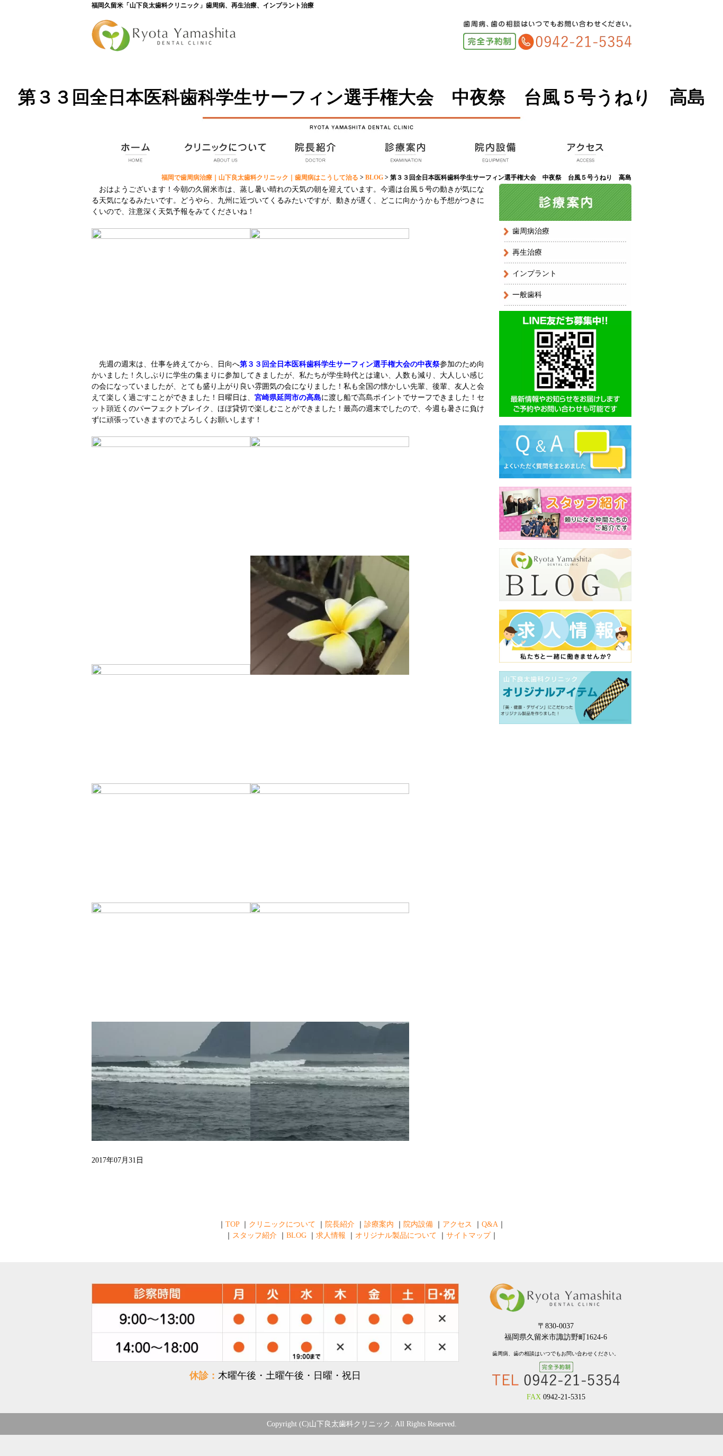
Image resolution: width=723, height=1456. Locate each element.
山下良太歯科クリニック (350, 1424)
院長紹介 (314, 152)
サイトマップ (468, 1235)
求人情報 (331, 1235)
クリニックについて (224, 152)
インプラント (534, 274)
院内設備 (493, 152)
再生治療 (527, 252)
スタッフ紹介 (254, 1235)
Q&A (490, 1224)
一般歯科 (527, 295)
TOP (134, 152)
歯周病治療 (530, 231)
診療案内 (403, 152)
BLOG (296, 1235)
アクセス (583, 152)
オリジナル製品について (396, 1235)
